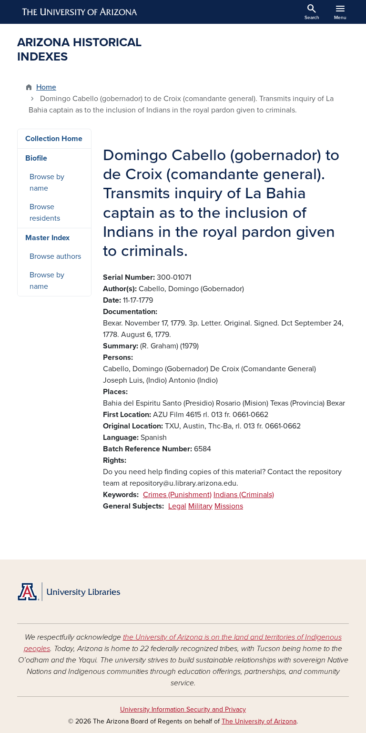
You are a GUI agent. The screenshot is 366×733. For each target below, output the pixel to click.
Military (200, 506)
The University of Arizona (259, 721)
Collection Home (53, 138)
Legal (177, 506)
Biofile (36, 158)
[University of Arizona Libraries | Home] (68, 591)
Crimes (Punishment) (177, 494)
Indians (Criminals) (244, 494)
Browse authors (55, 256)
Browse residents (45, 212)
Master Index (47, 238)
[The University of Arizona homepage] (80, 12)
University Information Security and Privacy (183, 709)
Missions (228, 506)
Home (46, 87)
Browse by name (47, 182)
